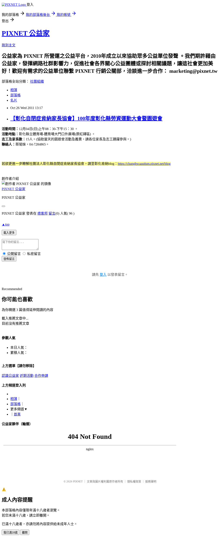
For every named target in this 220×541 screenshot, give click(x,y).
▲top (5, 224)
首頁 (17, 414)
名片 (13, 100)
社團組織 (37, 81)
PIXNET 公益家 (26, 33)
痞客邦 (42, 213)
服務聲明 (150, 481)
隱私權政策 (134, 481)
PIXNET (78, 481)
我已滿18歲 (10, 532)
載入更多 (9, 232)
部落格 (15, 95)
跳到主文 (8, 45)
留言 (52, 213)
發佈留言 (9, 259)
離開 (25, 532)
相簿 (13, 90)
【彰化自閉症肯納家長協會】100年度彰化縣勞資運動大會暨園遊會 (86, 118)
